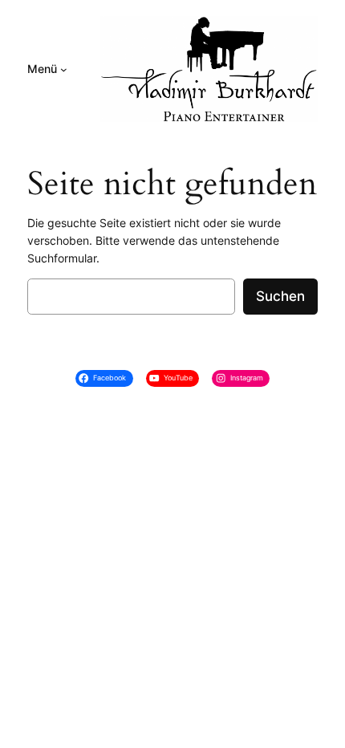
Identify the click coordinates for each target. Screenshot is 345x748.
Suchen (280, 296)
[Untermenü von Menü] (63, 69)
